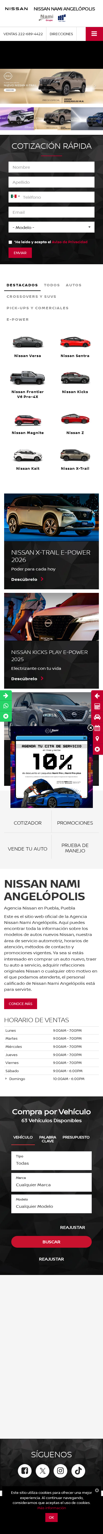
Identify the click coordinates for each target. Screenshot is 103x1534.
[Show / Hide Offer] (47, 55)
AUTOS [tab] (74, 284)
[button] (97, 749)
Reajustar (72, 1227)
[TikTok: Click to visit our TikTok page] (78, 1471)
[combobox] (15, 196)
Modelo (22, 1199)
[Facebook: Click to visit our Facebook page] (25, 1471)
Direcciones (61, 33)
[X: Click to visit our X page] (42, 1471)
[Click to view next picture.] (95, 86)
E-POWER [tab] (18, 319)
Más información (51, 1507)
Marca (21, 1177)
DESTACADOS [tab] (22, 284)
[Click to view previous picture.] (7, 86)
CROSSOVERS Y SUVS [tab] (32, 296)
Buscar (51, 1242)
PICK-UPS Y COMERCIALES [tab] (38, 307)
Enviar (20, 252)
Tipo (19, 1156)
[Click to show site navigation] (94, 34)
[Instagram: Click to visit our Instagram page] (60, 1471)
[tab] (23, 1136)
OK (51, 1517)
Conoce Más (20, 1003)
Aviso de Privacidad (70, 241)
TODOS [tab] (52, 284)
